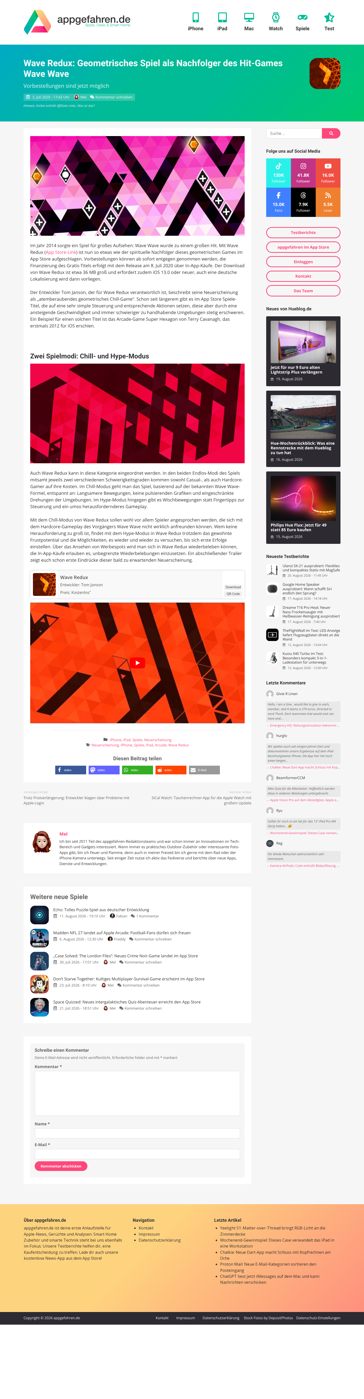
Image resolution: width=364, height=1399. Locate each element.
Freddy (120, 939)
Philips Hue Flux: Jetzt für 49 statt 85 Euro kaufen (299, 527)
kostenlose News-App (44, 1258)
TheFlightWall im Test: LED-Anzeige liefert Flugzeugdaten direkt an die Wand (311, 635)
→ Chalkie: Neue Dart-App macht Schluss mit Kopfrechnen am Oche (303, 767)
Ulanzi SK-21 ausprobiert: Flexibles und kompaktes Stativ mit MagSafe (311, 568)
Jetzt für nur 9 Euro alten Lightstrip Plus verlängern (296, 370)
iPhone (116, 740)
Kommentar (48, 1066)
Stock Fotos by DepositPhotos (268, 1318)
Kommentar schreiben (113, 97)
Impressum (149, 1234)
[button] (70, 770)
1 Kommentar (147, 916)
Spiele (137, 740)
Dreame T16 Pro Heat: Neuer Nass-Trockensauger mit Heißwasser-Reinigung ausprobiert (311, 612)
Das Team (303, 290)
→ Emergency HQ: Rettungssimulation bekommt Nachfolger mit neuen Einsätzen (303, 725)
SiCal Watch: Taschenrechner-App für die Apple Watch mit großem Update (201, 800)
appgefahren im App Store (303, 247)
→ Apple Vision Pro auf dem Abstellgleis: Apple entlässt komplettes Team (303, 800)
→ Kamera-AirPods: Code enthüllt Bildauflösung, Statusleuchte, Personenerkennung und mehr (303, 866)
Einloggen (303, 261)
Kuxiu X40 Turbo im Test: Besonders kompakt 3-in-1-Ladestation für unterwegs (305, 658)
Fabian (121, 916)
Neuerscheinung (157, 740)
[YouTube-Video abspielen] (137, 663)
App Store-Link (61, 252)
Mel (83, 97)
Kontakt (303, 276)
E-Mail (42, 1144)
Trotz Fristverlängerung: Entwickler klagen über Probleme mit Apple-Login (76, 800)
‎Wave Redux (74, 577)
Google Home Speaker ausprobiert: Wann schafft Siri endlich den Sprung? (307, 589)
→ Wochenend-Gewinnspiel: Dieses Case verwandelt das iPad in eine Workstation (303, 833)
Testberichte (303, 232)
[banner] (77, 22)
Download (233, 587)
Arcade (161, 745)
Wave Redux (178, 745)
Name (42, 1124)
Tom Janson (92, 584)
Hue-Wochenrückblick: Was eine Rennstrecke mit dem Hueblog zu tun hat (303, 448)
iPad (126, 740)
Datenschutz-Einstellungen (318, 1318)
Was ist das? (86, 105)
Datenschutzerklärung (160, 1240)
